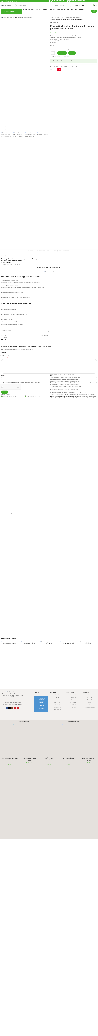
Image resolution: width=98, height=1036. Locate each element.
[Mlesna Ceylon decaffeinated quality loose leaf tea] (9, 698)
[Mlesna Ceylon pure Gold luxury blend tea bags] (88, 698)
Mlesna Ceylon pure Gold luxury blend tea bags (88, 757)
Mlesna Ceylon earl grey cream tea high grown (29, 757)
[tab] (31, 251)
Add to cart (62, 53)
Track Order (33, 1)
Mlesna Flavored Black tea (73, 17)
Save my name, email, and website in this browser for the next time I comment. (21, 382)
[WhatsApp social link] (62, 70)
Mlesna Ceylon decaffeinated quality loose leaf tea (10, 758)
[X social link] (56, 70)
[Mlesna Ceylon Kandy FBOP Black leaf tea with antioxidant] (49, 698)
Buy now (71, 53)
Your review (4, 357)
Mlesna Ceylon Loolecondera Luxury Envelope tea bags (68, 758)
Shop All (94, 11)
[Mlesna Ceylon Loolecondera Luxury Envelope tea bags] (68, 698)
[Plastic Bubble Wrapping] (12, 569)
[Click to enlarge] (4, 128)
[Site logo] (6, 5)
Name (3, 375)
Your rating (3, 352)
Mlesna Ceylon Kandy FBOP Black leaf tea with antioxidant (49, 758)
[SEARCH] (69, 5)
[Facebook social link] (54, 70)
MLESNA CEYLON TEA (60, 17)
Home (51, 17)
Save (60, 69)
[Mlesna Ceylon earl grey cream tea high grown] (29, 698)
